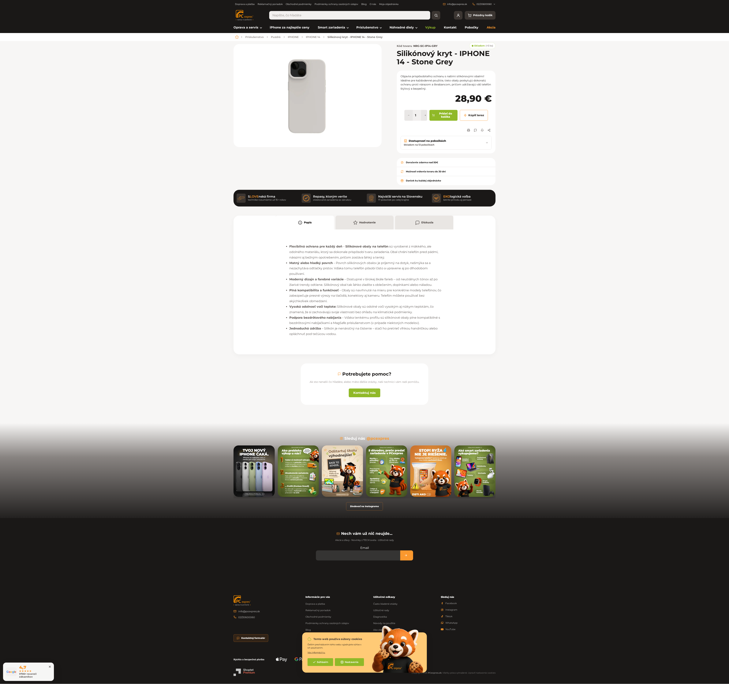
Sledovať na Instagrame (364, 506)
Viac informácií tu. (316, 652)
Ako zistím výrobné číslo (387, 629)
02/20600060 (246, 617)
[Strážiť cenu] (482, 130)
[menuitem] (247, 27)
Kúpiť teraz (476, 115)
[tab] (305, 222)
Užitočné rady (381, 610)
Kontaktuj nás (364, 393)
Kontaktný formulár (253, 638)
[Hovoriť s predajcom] (475, 130)
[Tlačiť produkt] (468, 130)
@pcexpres (378, 438)
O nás (373, 4)
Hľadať (436, 15)
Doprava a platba (245, 4)
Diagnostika (380, 616)
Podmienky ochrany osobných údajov (336, 4)
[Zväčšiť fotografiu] (308, 95)
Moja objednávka (388, 4)
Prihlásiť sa (406, 555)
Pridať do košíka (445, 115)
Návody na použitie (384, 623)
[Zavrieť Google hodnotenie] (49, 666)
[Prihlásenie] (458, 15)
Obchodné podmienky (299, 4)
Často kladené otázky (385, 603)
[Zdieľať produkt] (489, 130)
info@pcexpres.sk (249, 611)
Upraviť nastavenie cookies (481, 672)
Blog (364, 4)
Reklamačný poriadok (270, 4)
